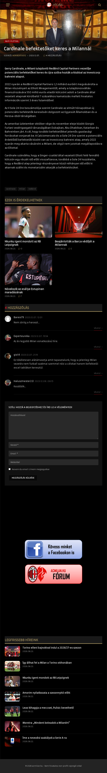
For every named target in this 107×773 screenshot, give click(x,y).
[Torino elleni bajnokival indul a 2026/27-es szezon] (12, 651)
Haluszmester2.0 (24, 381)
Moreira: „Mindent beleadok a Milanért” (46, 722)
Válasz (97, 328)
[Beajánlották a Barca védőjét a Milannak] (78, 222)
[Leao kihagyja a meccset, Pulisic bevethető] (12, 711)
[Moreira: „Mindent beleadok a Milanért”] (12, 726)
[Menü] (8, 5)
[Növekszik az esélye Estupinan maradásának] (28, 269)
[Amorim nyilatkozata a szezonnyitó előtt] (12, 696)
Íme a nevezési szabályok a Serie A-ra (45, 737)
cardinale (11, 189)
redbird (32, 189)
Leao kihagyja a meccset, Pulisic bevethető (48, 707)
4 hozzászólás (53, 55)
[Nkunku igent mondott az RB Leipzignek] (28, 222)
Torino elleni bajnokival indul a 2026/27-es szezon (52, 647)
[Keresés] (99, 5)
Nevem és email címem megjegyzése (30, 469)
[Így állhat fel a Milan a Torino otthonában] (12, 666)
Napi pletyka (12, 41)
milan (22, 189)
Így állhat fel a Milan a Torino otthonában (47, 662)
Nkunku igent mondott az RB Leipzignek (23, 243)
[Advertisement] (53, 513)
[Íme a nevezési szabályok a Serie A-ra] (12, 741)
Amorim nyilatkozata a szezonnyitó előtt (46, 692)
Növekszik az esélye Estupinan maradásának (24, 290)
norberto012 (19, 55)
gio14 (17, 354)
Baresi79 (19, 317)
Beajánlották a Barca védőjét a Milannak (74, 243)
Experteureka (22, 336)
